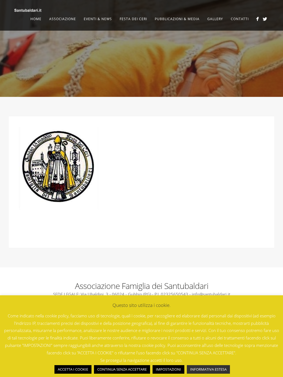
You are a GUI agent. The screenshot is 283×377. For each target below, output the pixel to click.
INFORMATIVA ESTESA (208, 369)
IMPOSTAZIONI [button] (168, 369)
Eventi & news (98, 19)
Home (35, 19)
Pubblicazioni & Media (177, 19)
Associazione (62, 19)
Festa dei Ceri (133, 19)
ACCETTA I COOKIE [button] (73, 369)
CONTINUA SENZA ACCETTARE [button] (122, 369)
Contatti (240, 19)
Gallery (215, 19)
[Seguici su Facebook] (257, 18)
